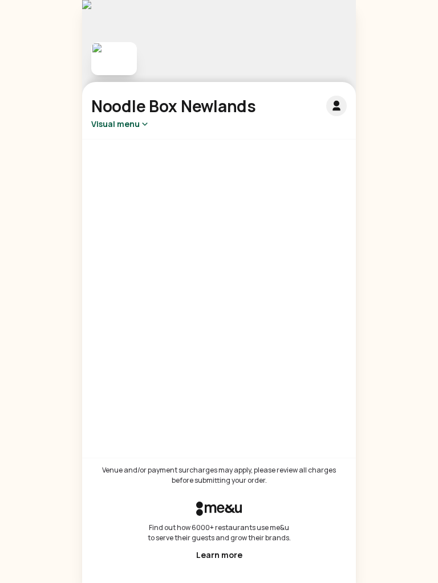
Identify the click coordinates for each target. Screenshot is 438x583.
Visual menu (115, 123)
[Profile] (336, 106)
